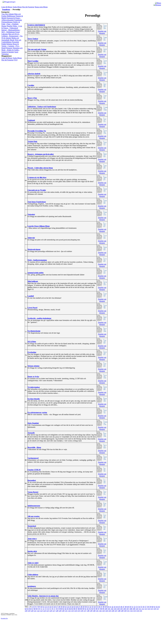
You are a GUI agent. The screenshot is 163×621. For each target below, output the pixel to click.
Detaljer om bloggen (102, 32)
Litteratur (4, 34)
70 (39, 609)
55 (141, 607)
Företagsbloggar (7, 22)
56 (143, 607)
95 (94, 609)
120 (32, 611)
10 (41, 607)
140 (94, 611)
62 (157, 607)
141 (97, 611)
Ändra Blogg (17, 7)
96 (96, 609)
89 (81, 609)
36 (99, 607)
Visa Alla (4, 14)
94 (92, 609)
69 (37, 609)
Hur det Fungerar (28, 7)
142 (100, 611)
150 (125, 611)
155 (140, 611)
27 (79, 607)
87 (77, 609)
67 (32, 609)
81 (63, 609)
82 (65, 609)
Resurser (9, 48)
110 (137, 609)
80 (61, 609)
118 (26, 611)
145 (109, 611)
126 (50, 611)
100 (106, 609)
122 (38, 611)
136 (81, 611)
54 (139, 607)
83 (68, 609)
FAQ (16, 60)
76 (52, 609)
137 (84, 611)
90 (83, 609)
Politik (3, 44)
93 (90, 609)
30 (86, 607)
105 (121, 609)
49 (128, 607)
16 (55, 607)
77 (54, 609)
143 (103, 611)
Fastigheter (18, 20)
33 (92, 607)
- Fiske (8, 24)
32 (90, 607)
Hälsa (15, 26)
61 (154, 607)
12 (46, 607)
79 (59, 609)
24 (72, 607)
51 (132, 607)
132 (69, 611)
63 (159, 607)
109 (134, 609)
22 (68, 607)
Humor (3, 26)
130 (63, 611)
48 (126, 607)
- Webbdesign (10, 32)
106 (124, 609)
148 (119, 611)
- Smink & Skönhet (10, 51)
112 (142, 609)
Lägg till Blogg (6, 7)
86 (74, 609)
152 (131, 611)
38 (103, 607)
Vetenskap (5, 54)
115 (151, 609)
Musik (12, 40)
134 (75, 611)
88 (79, 609)
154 (137, 611)
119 (29, 611)
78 (57, 609)
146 (112, 611)
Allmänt (11, 14)
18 (59, 607)
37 (101, 607)
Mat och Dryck (13, 34)
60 (152, 607)
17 (57, 607)
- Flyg (17, 46)
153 (134, 611)
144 (106, 611)
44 (117, 607)
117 (157, 609)
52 (135, 607)
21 (66, 607)
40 (108, 607)
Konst (17, 32)
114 (148, 609)
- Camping (10, 46)
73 (45, 609)
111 (140, 609)
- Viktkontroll (13, 28)
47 (123, 607)
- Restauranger (13, 36)
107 (127, 609)
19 (61, 607)
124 (44, 611)
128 (57, 611)
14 (50, 607)
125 (47, 611)
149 (122, 611)
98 (101, 609)
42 (112, 607)
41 (110, 607)
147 (116, 611)
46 (121, 607)
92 (88, 609)
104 (118, 609)
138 (88, 611)
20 (64, 607)
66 (30, 609)
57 (146, 607)
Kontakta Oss (4, 618)
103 (115, 609)
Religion (9, 44)
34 (95, 607)
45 (119, 607)
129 (60, 611)
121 (35, 611)
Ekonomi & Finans (13, 18)
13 (48, 607)
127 (53, 611)
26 (77, 607)
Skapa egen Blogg (41, 7)
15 (52, 607)
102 (112, 609)
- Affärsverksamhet (11, 19)
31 (88, 607)
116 (154, 609)
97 (99, 609)
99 (103, 609)
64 (26, 609)
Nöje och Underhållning (11, 41)
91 (85, 609)
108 (130, 609)
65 (28, 609)
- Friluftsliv (15, 24)
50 (130, 607)
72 (43, 609)
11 (44, 607)
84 (70, 609)
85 (72, 609)
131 (66, 611)
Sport (16, 52)
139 (91, 611)
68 (34, 609)
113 (145, 609)
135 (78, 611)
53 (137, 607)
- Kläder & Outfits (12, 50)
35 (97, 607)
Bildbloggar (11, 16)
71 (41, 609)
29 (83, 607)
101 (109, 609)
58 (148, 607)
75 (50, 609)
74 (48, 609)
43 (115, 607)
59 (150, 607)
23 (70, 607)
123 (41, 611)
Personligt (15, 42)
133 (72, 611)
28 (81, 607)
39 (106, 607)
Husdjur (10, 26)
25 (75, 607)
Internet (4, 30)
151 (128, 611)
